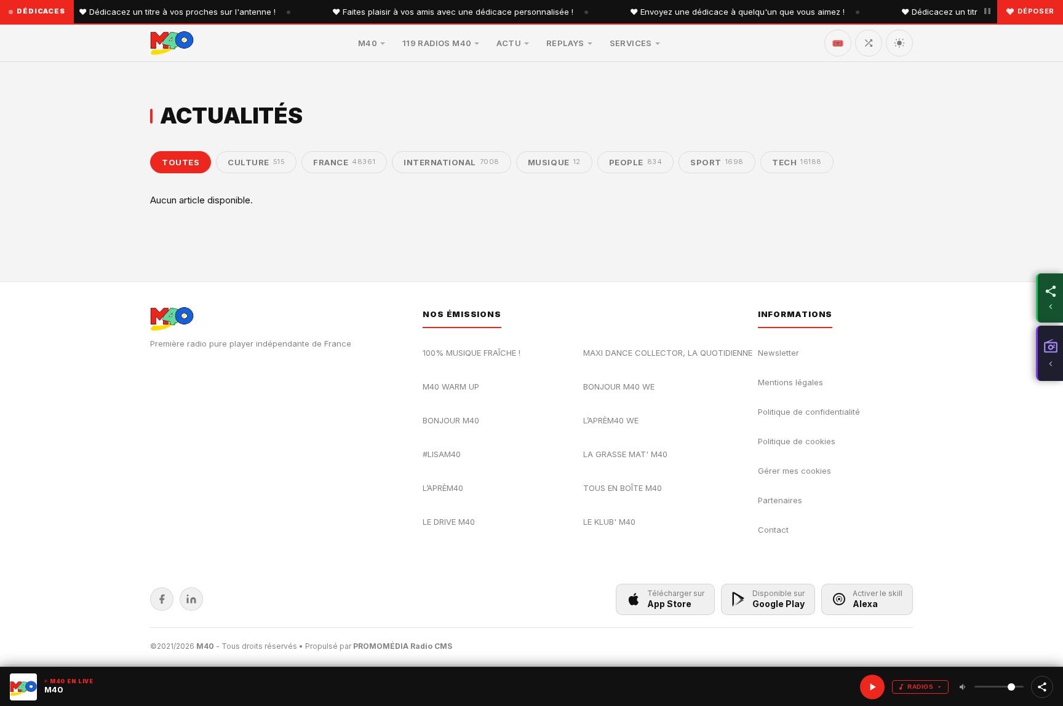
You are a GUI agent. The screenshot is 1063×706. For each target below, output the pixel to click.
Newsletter (778, 353)
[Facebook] (161, 599)
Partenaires (780, 500)
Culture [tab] (256, 162)
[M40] (172, 43)
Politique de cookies (796, 441)
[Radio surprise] (868, 43)
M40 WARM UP (451, 386)
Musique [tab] (554, 162)
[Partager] (1049, 298)
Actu (508, 43)
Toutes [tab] (180, 162)
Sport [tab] (717, 162)
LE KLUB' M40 (609, 522)
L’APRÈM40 (443, 488)
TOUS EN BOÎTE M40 (622, 488)
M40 (367, 43)
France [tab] (344, 162)
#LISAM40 (442, 454)
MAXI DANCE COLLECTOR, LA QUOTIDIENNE (667, 353)
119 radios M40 (436, 43)
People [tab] (636, 162)
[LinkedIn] (191, 599)
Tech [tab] (797, 162)
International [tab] (452, 162)
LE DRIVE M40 (449, 522)
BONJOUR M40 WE (619, 386)
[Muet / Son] (963, 687)
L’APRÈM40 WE (611, 420)
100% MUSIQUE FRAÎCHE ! (471, 353)
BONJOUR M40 (451, 420)
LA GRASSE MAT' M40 (625, 454)
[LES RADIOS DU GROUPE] (1049, 353)
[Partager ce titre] (1042, 687)
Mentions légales (790, 382)
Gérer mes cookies (794, 471)
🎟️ (838, 43)
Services (631, 43)
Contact (773, 530)
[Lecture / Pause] (872, 687)
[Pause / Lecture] (987, 11)
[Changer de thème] (899, 43)
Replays (565, 43)
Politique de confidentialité (809, 412)
